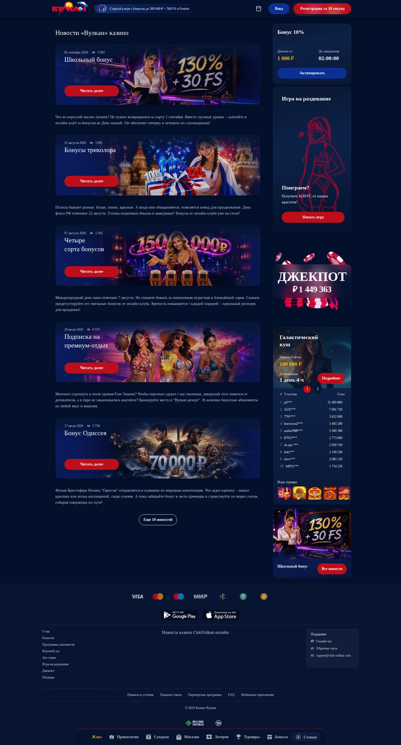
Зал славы (49, 658)
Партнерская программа (205, 695)
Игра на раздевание (55, 664)
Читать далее (91, 91)
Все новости (332, 569)
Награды (48, 677)
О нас (46, 631)
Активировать (312, 73)
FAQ (231, 695)
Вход (279, 9)
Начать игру (313, 217)
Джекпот (48, 671)
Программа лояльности (58, 644)
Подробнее (331, 378)
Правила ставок (171, 695)
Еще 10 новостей (157, 520)
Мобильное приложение (257, 695)
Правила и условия (140, 695)
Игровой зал (50, 651)
